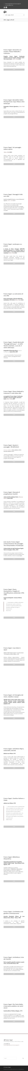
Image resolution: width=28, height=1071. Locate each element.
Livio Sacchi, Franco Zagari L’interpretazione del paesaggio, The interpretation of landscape (13, 543)
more (14, 69)
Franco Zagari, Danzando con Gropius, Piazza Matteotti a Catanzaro (13, 51)
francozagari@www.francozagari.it (13, 3)
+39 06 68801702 (9, 5)
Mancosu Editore (7, 450)
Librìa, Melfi (15, 59)
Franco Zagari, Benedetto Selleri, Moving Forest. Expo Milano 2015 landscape (14, 101)
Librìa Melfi (21, 106)
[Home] (14, 12)
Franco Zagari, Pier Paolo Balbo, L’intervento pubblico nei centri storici (13, 1006)
